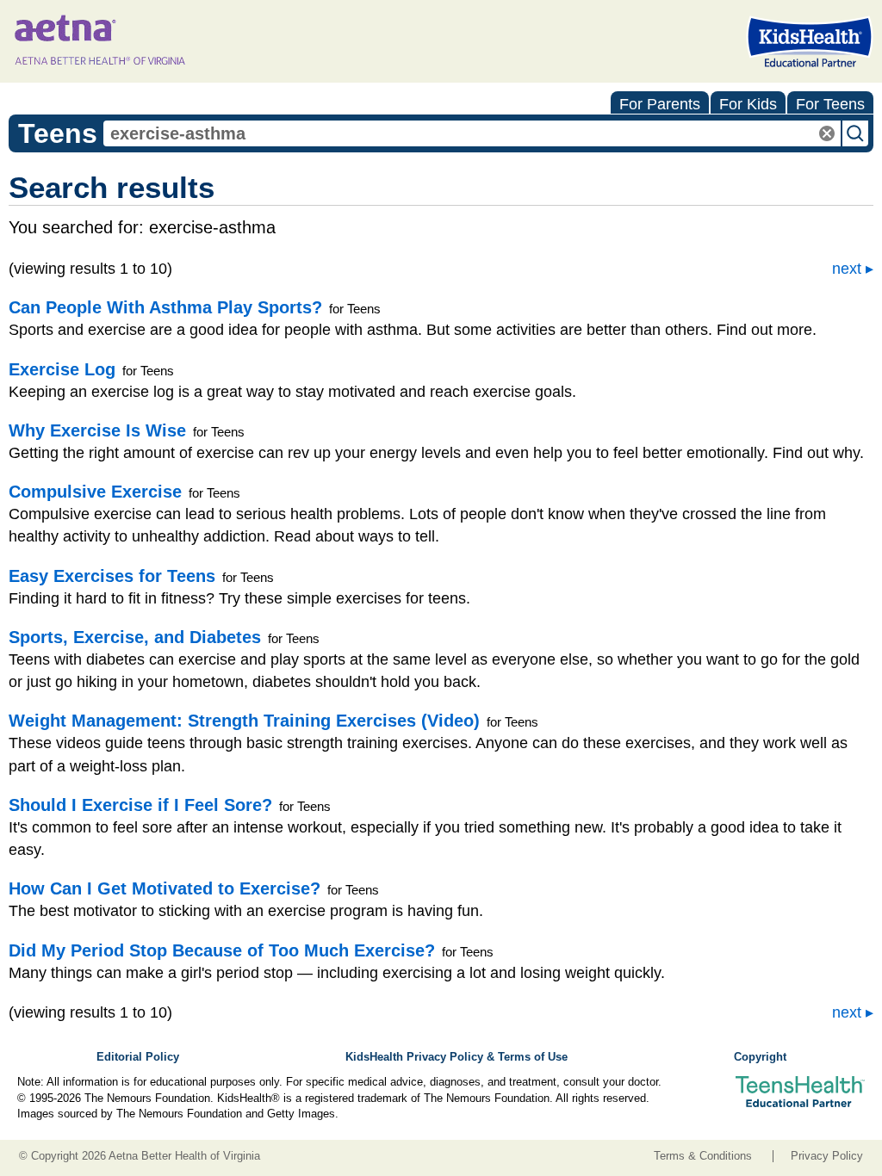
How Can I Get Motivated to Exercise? (164, 888)
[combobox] (472, 133)
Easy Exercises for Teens (112, 575)
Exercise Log (62, 369)
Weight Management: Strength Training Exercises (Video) (244, 720)
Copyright (760, 1057)
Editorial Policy (137, 1057)
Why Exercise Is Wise (97, 430)
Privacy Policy (827, 1156)
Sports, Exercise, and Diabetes (135, 637)
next (846, 268)
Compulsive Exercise (95, 491)
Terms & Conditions (703, 1156)
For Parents (659, 104)
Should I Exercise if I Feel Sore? (140, 804)
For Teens (830, 104)
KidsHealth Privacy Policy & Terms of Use (456, 1057)
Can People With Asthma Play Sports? (165, 307)
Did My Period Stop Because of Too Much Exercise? (222, 950)
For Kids (748, 104)
